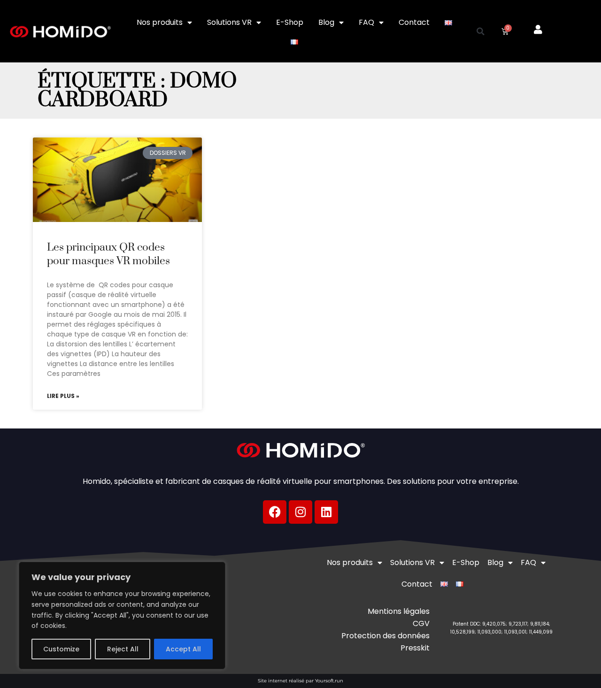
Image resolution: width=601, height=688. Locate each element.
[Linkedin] (326, 512)
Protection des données (385, 635)
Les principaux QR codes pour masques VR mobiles (108, 254)
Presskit (415, 647)
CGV (421, 623)
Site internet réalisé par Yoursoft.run (300, 681)
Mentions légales (399, 611)
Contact (414, 22)
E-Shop (289, 22)
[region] (122, 615)
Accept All (183, 649)
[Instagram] (300, 512)
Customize (61, 649)
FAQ (366, 22)
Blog (326, 22)
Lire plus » (63, 396)
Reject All (123, 649)
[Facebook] (274, 512)
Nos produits (160, 22)
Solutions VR (229, 22)
